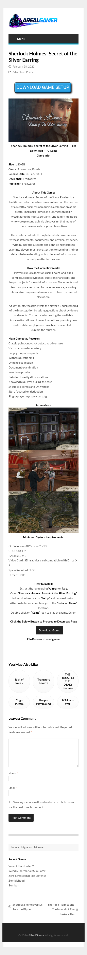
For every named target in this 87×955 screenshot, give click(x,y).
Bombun (13, 885)
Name (13, 773)
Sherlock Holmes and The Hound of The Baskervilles (61, 909)
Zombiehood (16, 880)
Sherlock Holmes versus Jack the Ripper (27, 907)
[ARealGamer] (43, 20)
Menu (21, 39)
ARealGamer (36, 935)
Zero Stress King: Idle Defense (27, 875)
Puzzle (30, 72)
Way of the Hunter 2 (21, 866)
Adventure (19, 72)
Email (12, 787)
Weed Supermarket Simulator (27, 870)
